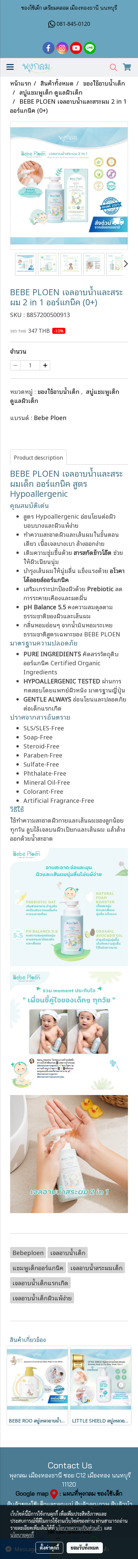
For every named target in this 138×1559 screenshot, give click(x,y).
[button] (111, 67)
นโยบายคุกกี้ (22, 1535)
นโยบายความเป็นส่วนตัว (79, 1528)
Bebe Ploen (50, 417)
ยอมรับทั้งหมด (85, 1548)
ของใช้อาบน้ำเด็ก (59, 391)
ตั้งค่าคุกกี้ (49, 1548)
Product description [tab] (38, 457)
